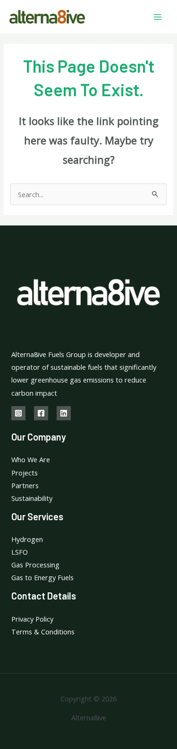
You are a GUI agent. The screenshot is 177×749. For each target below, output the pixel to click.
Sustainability (31, 498)
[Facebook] (41, 413)
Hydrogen (27, 539)
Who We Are (30, 459)
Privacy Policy (32, 619)
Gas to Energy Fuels (42, 577)
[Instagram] (18, 413)
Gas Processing (35, 564)
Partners (25, 485)
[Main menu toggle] (158, 17)
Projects (24, 472)
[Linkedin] (64, 413)
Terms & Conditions (43, 631)
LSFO (19, 552)
